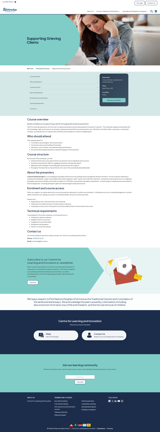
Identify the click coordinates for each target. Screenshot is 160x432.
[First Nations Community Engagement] (71, 425)
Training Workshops (43, 68)
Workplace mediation (88, 410)
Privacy (110, 428)
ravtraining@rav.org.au (40, 241)
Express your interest (114, 100)
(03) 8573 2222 (38, 238)
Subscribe (32, 282)
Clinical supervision (87, 401)
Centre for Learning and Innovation (39, 401)
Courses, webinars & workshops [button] (107, 11)
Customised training (61, 404)
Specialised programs (88, 407)
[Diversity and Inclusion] (80, 425)
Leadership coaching (88, 404)
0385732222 (8, 2)
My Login (140, 3)
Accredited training (60, 401)
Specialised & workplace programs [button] (134, 11)
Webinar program (60, 415)
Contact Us (151, 3)
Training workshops (60, 412)
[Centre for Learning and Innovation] (10, 10)
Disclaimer (101, 428)
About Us (90, 11)
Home (31, 68)
